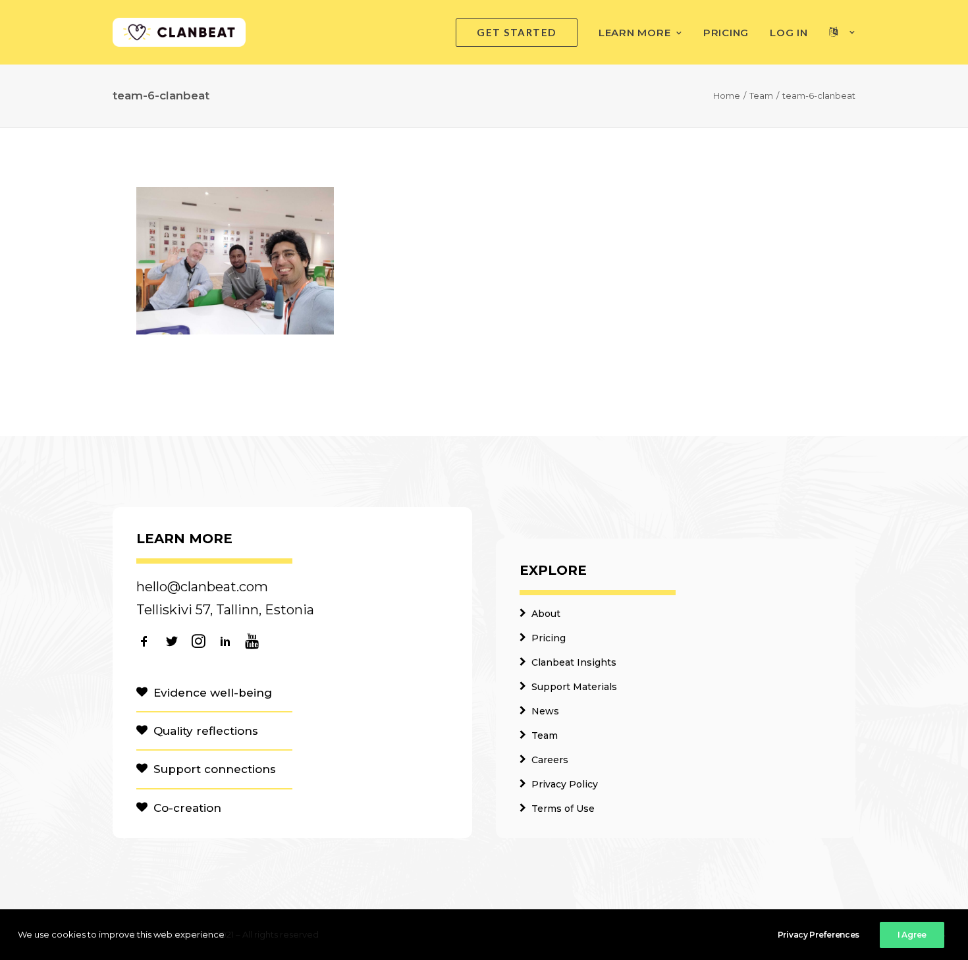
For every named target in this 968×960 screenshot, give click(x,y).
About (545, 614)
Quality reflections (205, 730)
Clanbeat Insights (573, 662)
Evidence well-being (212, 692)
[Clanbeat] (179, 32)
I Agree (912, 935)
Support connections (214, 769)
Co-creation (187, 807)
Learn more (635, 32)
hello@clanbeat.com (202, 587)
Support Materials (574, 687)
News (545, 711)
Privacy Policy (564, 784)
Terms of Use (563, 808)
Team (761, 95)
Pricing (726, 32)
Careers (549, 760)
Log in (789, 32)
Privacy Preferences (818, 935)
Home (726, 95)
